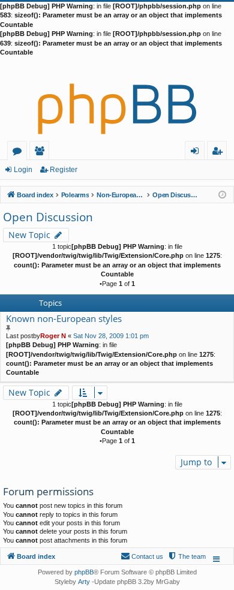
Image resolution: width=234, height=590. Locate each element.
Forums (19, 152)
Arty (84, 581)
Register (63, 169)
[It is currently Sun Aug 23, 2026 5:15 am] (222, 193)
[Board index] (117, 99)
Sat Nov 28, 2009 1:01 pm (111, 335)
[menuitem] (186, 556)
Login (23, 169)
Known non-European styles (64, 318)
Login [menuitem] (197, 152)
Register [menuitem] (219, 152)
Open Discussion (48, 217)
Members (42, 152)
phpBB (84, 572)
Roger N (53, 335)
